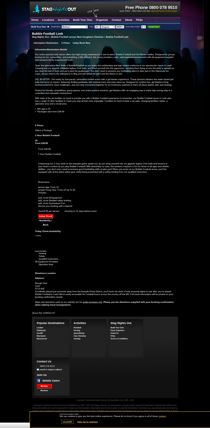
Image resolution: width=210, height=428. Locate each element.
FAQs (113, 336)
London (40, 328)
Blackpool (41, 336)
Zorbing (77, 339)
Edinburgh (41, 330)
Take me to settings (87, 422)
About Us (115, 333)
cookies (162, 416)
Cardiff (40, 333)
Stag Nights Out (40, 37)
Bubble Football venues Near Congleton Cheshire (77, 37)
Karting (77, 330)
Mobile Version (44, 386)
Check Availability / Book (45, 216)
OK (67, 422)
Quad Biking (79, 333)
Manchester (42, 339)
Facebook (39, 380)
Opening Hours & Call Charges (164, 11)
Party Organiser (118, 330)
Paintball (77, 328)
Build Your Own (117, 328)
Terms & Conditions (119, 339)
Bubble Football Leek (55, 9)
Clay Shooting (80, 336)
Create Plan (154, 27)
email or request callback (51, 370)
